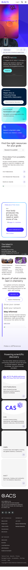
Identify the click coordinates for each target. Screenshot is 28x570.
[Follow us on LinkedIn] (12, 514)
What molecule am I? (15, 229)
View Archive (10, 233)
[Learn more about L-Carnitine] (14, 224)
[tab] (15, 304)
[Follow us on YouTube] (9, 514)
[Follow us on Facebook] (2, 514)
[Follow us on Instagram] (6, 514)
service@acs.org (6, 503)
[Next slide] (25, 254)
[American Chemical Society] (5, 2)
